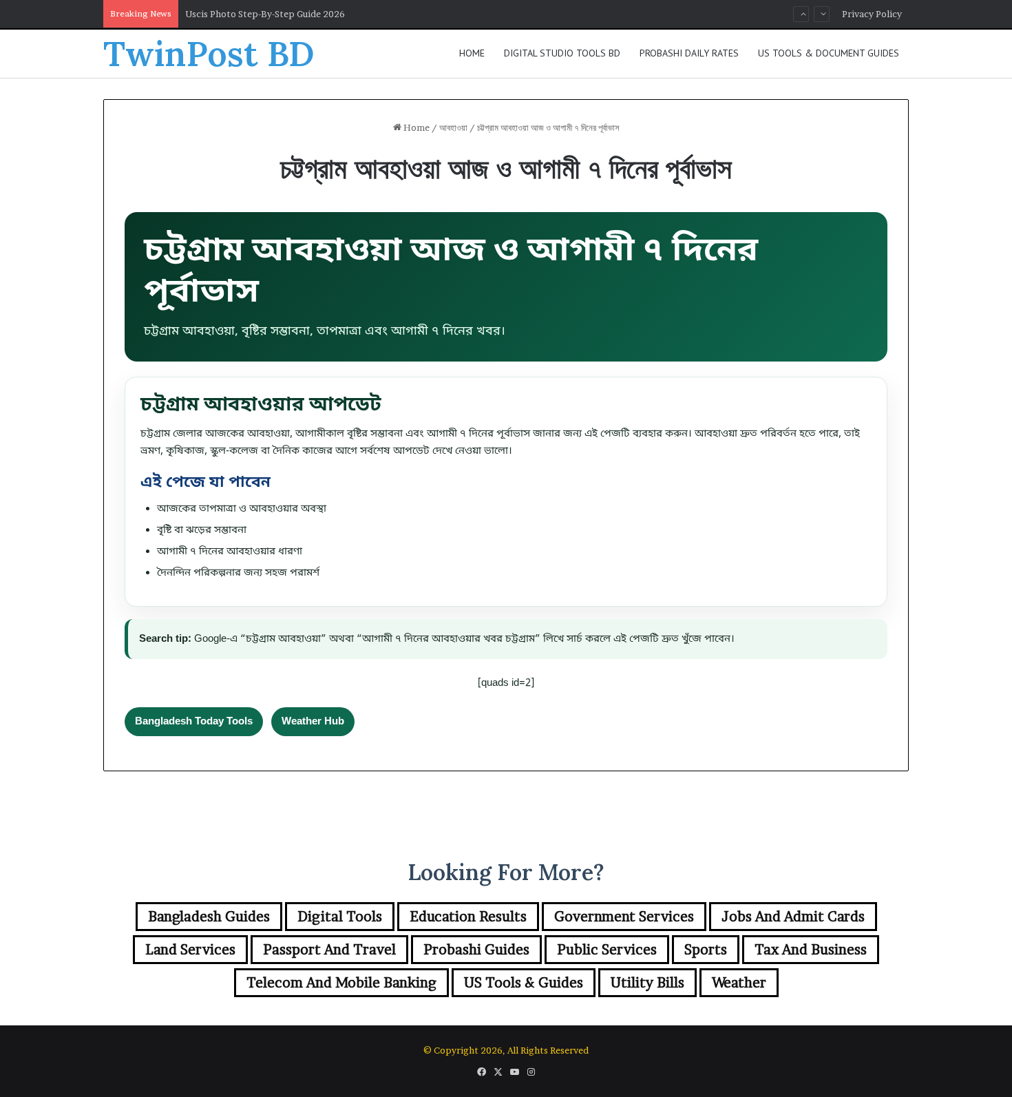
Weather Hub (313, 722)
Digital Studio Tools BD (562, 53)
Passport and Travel (329, 949)
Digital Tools (339, 916)
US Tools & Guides (523, 982)
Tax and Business (811, 949)
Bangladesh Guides (209, 916)
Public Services (607, 949)
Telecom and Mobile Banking (341, 982)
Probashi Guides (476, 949)
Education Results (468, 916)
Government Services (624, 916)
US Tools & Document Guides (828, 53)
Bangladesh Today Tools (194, 722)
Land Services (190, 949)
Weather (739, 982)
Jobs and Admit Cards (793, 916)
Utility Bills (647, 982)
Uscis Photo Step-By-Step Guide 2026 (265, 13)
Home (472, 53)
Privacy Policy (872, 13)
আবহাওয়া (453, 127)
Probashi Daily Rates (689, 53)
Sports (705, 949)
